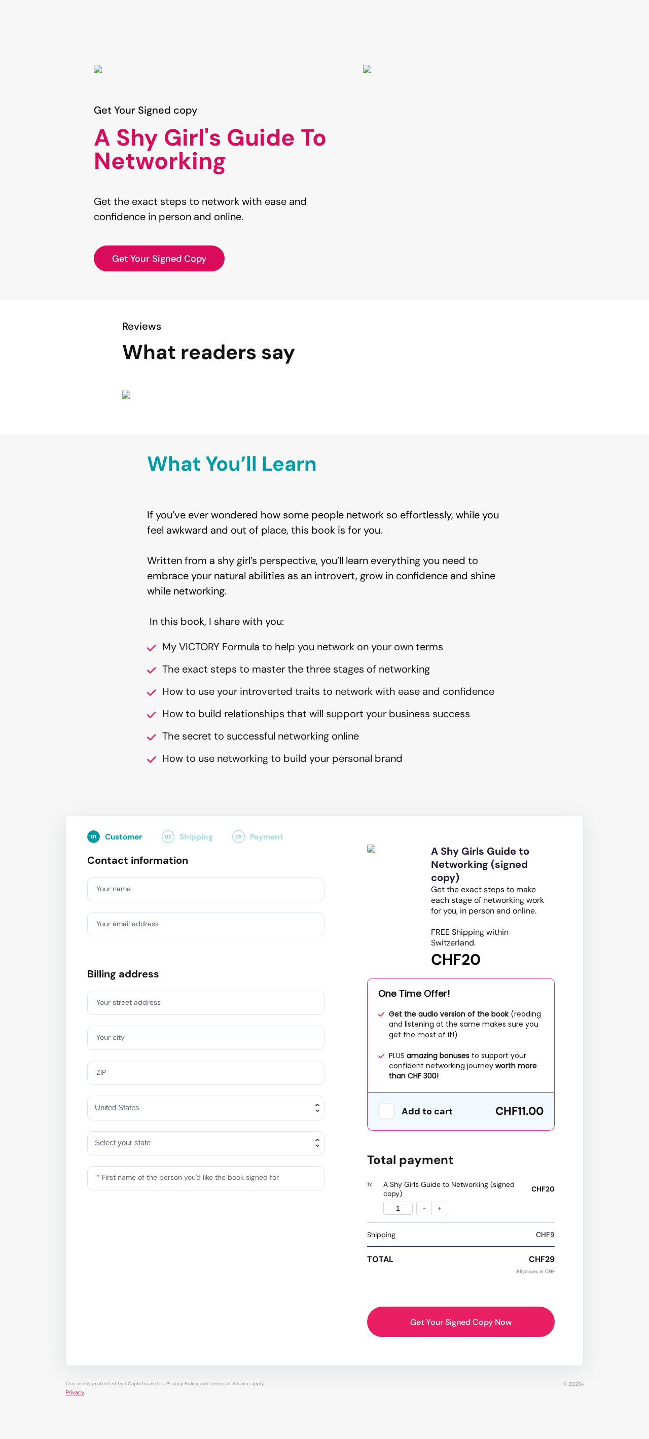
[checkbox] (386, 1111)
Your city (110, 1037)
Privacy (74, 1392)
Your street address (128, 1002)
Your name (113, 888)
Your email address (127, 923)
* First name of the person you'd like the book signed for (187, 1177)
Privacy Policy (182, 1383)
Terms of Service (230, 1383)
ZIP (101, 1072)
